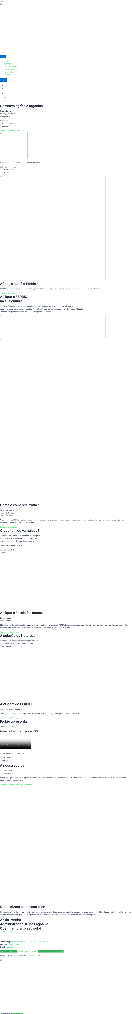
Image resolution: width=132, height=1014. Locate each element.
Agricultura (12, 67)
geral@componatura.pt (16, 947)
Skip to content (6, 1)
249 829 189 (14, 944)
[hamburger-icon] (3, 56)
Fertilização (8, 72)
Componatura (30, 956)
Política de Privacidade (27, 951)
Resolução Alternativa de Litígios (51, 951)
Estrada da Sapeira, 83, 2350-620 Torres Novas (29, 942)
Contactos (8, 75)
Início (6, 61)
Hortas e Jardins (14, 69)
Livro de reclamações (8, 951)
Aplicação (8, 64)
